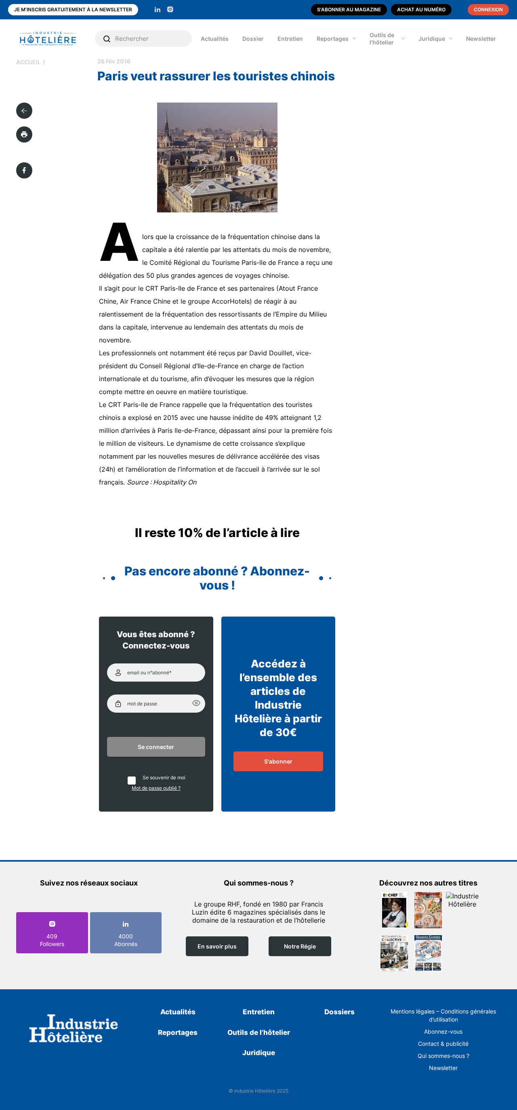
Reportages (333, 38)
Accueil (28, 62)
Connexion (488, 9)
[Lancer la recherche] (107, 39)
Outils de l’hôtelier (382, 38)
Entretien (290, 38)
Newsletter (481, 38)
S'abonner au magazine (349, 9)
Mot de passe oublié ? (156, 788)
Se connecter (156, 746)
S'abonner (278, 761)
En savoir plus (217, 946)
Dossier (253, 38)
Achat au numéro (421, 9)
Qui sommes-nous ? (443, 1055)
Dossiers (339, 1012)
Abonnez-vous (443, 1031)
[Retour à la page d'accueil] (73, 1030)
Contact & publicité (443, 1043)
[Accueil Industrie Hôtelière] (53, 38)
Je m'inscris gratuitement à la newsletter (73, 9)
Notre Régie (300, 946)
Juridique (431, 38)
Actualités (215, 38)
